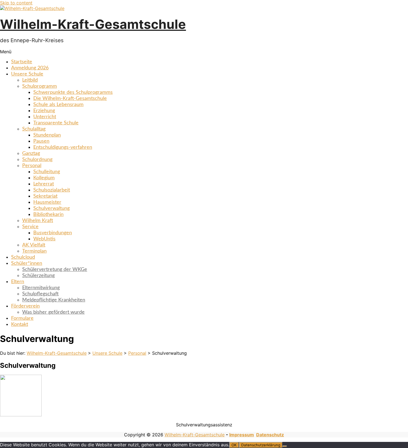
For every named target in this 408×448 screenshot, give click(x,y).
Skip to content (16, 3)
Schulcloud (23, 257)
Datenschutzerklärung (260, 445)
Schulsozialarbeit (51, 190)
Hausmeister (47, 202)
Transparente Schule (56, 122)
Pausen (41, 141)
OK (234, 445)
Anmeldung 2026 (30, 68)
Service (30, 226)
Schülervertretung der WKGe (54, 269)
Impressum (241, 434)
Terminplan (34, 251)
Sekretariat (45, 196)
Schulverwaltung (51, 208)
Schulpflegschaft (40, 293)
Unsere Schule (27, 74)
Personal (31, 165)
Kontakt (19, 324)
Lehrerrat (43, 184)
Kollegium (44, 177)
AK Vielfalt (33, 245)
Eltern (17, 281)
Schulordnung (37, 159)
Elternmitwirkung (41, 287)
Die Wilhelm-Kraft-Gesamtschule (70, 98)
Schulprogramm (39, 86)
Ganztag (31, 153)
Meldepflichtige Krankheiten (53, 300)
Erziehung (44, 110)
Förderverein (25, 306)
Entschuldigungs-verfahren (62, 147)
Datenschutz (270, 434)
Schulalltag (34, 129)
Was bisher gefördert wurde (53, 312)
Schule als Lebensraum (58, 104)
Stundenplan (47, 135)
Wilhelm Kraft (37, 220)
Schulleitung (46, 171)
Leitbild (30, 80)
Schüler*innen (26, 263)
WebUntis (44, 238)
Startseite (21, 61)
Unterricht (44, 116)
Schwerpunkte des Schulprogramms (73, 92)
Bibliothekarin (48, 214)
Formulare (22, 318)
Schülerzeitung (38, 275)
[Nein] (285, 446)
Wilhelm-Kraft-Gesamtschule (93, 24)
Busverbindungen (52, 232)
